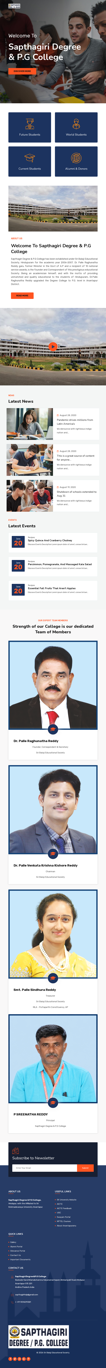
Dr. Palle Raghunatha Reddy (36, 741)
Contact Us (15, 1255)
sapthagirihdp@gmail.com (26, 1294)
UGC (59, 1213)
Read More (22, 295)
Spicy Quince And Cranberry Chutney (50, 540)
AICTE (59, 1204)
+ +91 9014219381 (23, 1302)
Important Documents (20, 1259)
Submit (85, 1168)
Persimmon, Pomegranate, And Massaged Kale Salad (60, 564)
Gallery (13, 1242)
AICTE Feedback (64, 1208)
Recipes (31, 537)
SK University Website (66, 1200)
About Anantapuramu (66, 1226)
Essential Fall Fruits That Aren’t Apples (52, 588)
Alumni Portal (16, 1246)
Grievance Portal (17, 1251)
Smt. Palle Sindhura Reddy (35, 990)
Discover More (22, 71)
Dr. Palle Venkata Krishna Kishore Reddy (46, 865)
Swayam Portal (63, 1217)
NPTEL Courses (64, 1221)
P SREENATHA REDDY (31, 1114)
